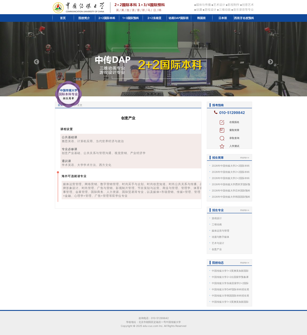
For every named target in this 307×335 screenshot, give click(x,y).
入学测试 (234, 145)
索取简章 (234, 129)
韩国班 (201, 18)
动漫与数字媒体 (220, 236)
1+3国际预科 (130, 18)
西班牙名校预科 (244, 18)
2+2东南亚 (154, 18)
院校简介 (84, 18)
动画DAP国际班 (179, 18)
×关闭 (80, 84)
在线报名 (234, 121)
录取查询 (234, 137)
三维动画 (217, 224)
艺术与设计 (218, 243)
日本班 (223, 18)
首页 (63, 18)
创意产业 (217, 249)
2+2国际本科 (106, 18)
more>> (244, 157)
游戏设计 (217, 218)
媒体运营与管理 (220, 230)
